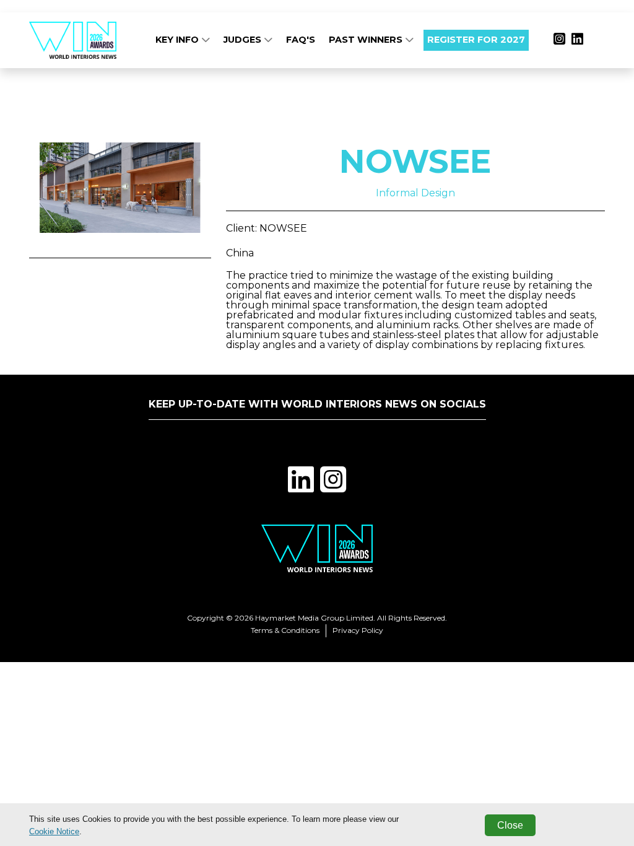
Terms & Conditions (285, 630)
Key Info (178, 39)
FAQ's (300, 39)
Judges (244, 39)
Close (510, 825)
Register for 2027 (476, 39)
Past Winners (367, 39)
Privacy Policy (357, 630)
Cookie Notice (54, 831)
